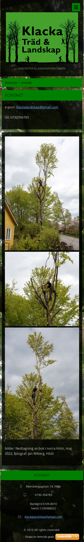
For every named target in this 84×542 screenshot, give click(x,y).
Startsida (11, 83)
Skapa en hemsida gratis (39, 536)
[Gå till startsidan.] (42, 33)
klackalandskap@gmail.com (37, 107)
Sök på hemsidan (65, 7)
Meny (76, 7)
